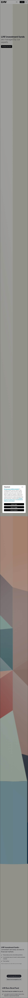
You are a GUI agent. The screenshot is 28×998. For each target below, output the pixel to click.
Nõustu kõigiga (14, 507)
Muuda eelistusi (14, 510)
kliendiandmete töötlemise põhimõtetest (13, 500)
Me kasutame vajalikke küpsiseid (11, 489)
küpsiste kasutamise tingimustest (13, 498)
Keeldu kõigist (14, 504)
